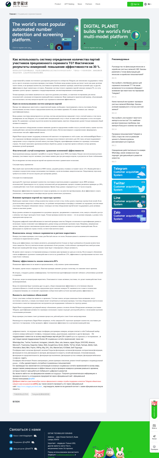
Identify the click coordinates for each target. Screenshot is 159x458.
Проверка (154, 449)
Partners (88, 4)
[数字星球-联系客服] (154, 410)
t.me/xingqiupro (23, 435)
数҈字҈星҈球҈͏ (16, 402)
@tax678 (23, 448)
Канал (154, 439)
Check (98, 4)
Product (58, 4)
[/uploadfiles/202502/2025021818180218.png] (129, 215)
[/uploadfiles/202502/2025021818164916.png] (129, 172)
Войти (154, 428)
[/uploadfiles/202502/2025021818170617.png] (129, 201)
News (80, 4)
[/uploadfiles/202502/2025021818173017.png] (129, 186)
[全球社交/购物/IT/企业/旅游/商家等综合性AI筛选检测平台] (43, 34)
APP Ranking (69, 4)
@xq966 (22, 442)
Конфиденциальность (65, 455)
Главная (12, 14)
